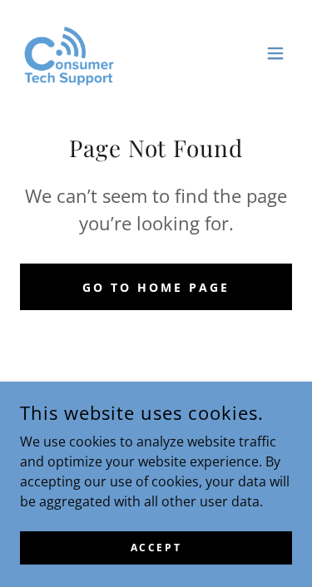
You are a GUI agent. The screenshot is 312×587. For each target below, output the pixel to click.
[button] (275, 53)
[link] (67, 53)
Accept (156, 547)
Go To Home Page (156, 287)
